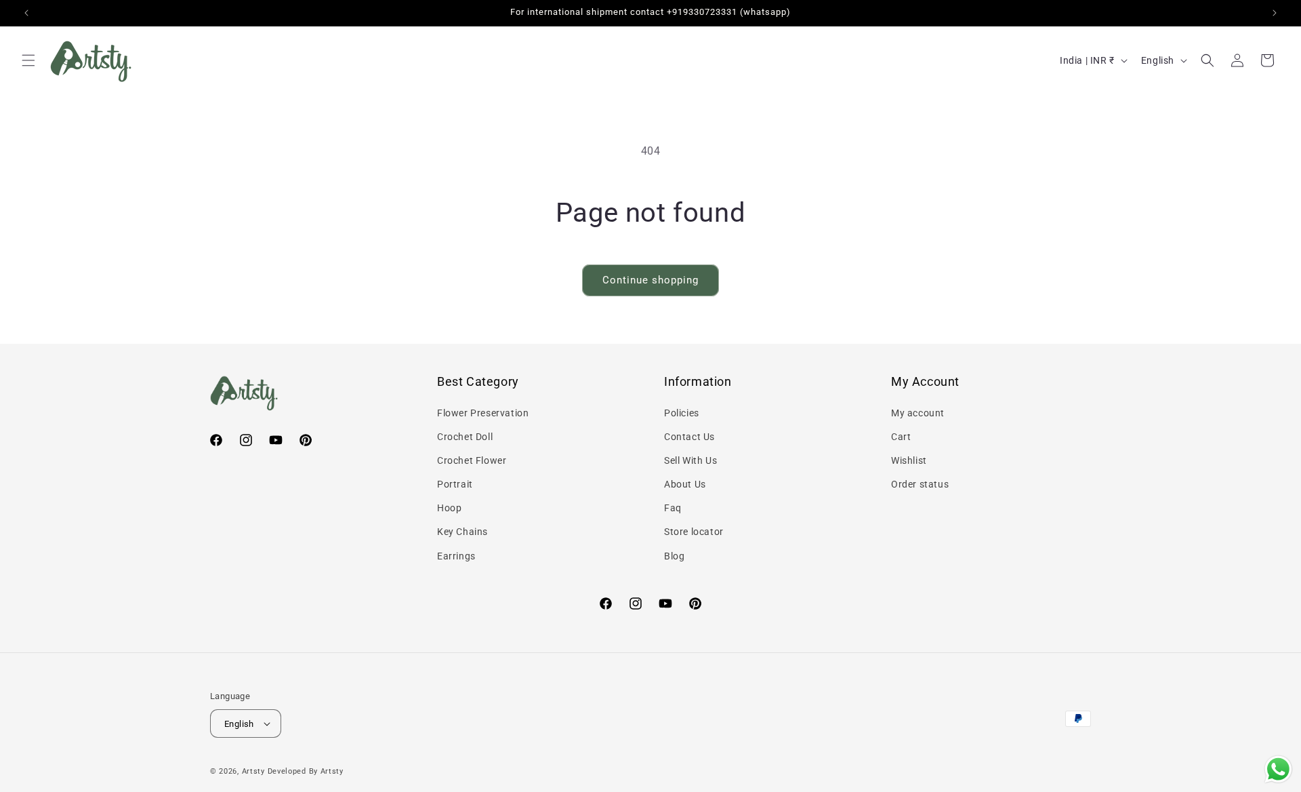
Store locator (694, 531)
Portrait (455, 484)
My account (918, 413)
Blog (674, 556)
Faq (673, 507)
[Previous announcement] (26, 13)
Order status (920, 484)
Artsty (253, 771)
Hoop (449, 507)
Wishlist (909, 460)
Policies (681, 413)
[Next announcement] (1274, 13)
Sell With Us (690, 460)
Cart (901, 436)
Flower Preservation (483, 413)
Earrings (456, 556)
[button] (28, 60)
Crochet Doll (465, 436)
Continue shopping (650, 280)
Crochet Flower (471, 460)
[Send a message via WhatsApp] (1278, 769)
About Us (685, 484)
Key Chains (462, 531)
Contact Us (689, 436)
